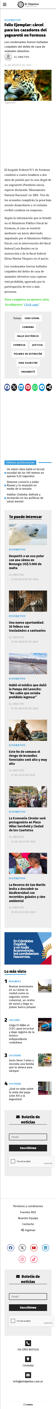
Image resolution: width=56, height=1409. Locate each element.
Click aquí (31, 304)
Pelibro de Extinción (28, 353)
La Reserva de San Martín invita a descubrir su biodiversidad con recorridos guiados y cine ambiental (27, 893)
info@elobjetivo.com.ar (28, 1381)
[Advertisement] (28, 135)
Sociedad (15, 1055)
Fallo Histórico (28, 336)
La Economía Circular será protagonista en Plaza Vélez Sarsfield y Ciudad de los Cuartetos (27, 824)
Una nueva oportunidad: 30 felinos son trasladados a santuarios (27, 627)
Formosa (19, 345)
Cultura (14, 1020)
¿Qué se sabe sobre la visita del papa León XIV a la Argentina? (21, 1094)
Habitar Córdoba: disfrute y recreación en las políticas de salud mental (25, 498)
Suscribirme (28, 1148)
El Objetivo (21, 57)
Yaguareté (28, 371)
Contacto (28, 1224)
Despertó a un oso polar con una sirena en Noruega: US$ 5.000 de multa (26, 562)
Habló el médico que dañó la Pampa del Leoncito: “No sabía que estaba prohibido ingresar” (28, 691)
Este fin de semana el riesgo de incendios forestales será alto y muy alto (28, 758)
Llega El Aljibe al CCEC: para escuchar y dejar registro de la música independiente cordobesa (21, 1034)
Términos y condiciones (28, 1206)
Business (15, 981)
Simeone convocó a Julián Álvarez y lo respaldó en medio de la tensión (23, 485)
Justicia (37, 345)
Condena (28, 327)
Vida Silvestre (28, 362)
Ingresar (30, 1230)
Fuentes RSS (28, 1212)
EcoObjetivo (12, 20)
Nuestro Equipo (28, 1218)
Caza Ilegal (32, 318)
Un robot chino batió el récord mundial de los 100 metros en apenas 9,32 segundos (25, 473)
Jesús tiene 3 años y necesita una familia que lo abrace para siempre (21, 1065)
